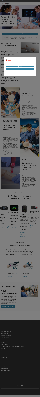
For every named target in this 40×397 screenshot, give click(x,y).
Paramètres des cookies (20, 72)
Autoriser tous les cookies (20, 69)
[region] (20, 66)
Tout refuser (20, 66)
